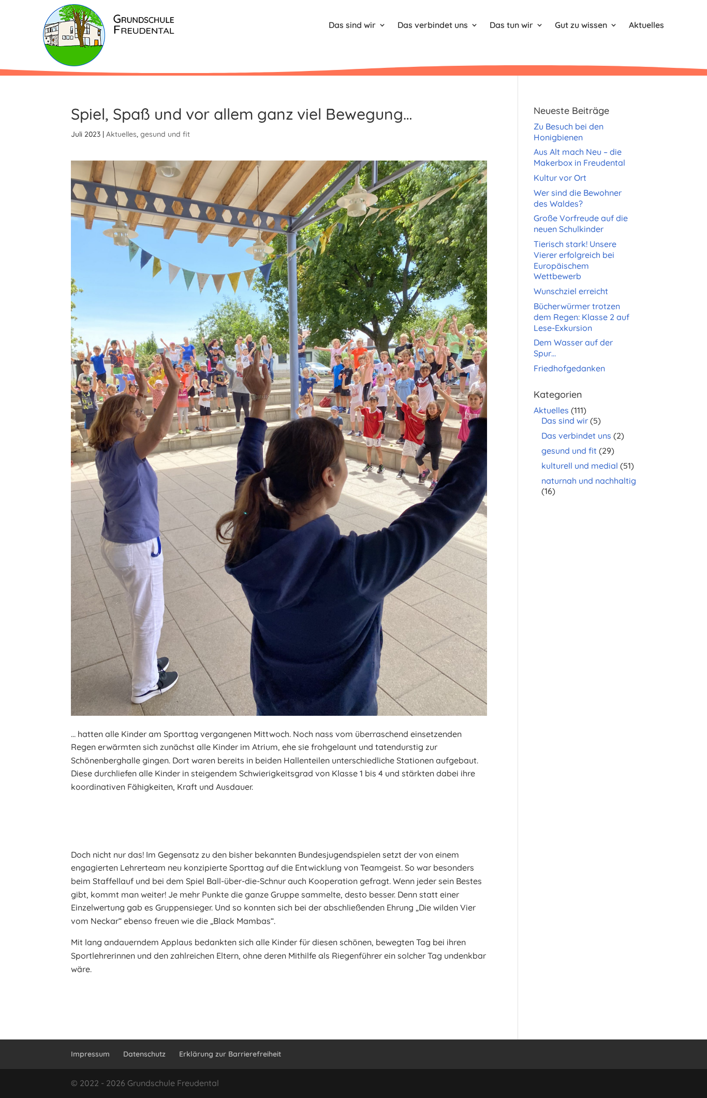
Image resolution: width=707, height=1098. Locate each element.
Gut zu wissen (581, 25)
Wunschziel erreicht (571, 291)
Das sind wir (352, 25)
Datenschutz (144, 1054)
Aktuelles (646, 25)
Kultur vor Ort (560, 177)
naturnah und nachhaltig (588, 480)
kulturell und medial (579, 465)
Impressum (90, 1054)
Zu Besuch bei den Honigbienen (568, 131)
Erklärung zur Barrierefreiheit (230, 1054)
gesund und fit (165, 134)
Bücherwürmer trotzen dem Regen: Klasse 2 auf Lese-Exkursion (581, 317)
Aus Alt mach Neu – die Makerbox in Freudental (579, 157)
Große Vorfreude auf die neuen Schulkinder (581, 223)
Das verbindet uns (432, 25)
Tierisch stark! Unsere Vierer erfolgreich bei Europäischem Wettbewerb (575, 260)
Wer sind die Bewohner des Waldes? (578, 198)
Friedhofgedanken (569, 368)
